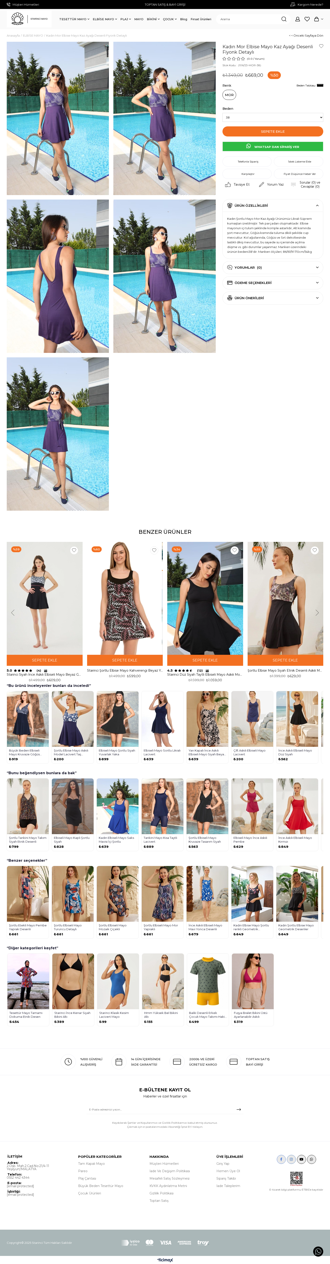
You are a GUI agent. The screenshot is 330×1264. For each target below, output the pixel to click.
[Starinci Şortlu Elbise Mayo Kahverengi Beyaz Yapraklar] (125, 598)
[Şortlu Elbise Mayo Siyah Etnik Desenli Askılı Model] (285, 598)
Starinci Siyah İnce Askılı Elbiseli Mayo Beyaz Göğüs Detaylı (45, 675)
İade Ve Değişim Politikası (170, 1171)
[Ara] (284, 19)
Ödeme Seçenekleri (253, 283)
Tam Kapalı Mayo (91, 1164)
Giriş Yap (222, 1164)
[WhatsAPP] (311, 1159)
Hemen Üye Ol (228, 1171)
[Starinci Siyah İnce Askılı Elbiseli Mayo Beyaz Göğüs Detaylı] (45, 598)
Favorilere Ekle (74, 550)
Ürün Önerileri (249, 298)
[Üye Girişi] (297, 19)
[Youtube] (301, 1159)
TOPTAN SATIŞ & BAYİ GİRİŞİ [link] (165, 4)
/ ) (258, 58)
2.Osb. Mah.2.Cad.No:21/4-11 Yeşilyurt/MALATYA (28, 1167)
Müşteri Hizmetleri (164, 1164)
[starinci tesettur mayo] (29, 19)
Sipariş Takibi (226, 1178)
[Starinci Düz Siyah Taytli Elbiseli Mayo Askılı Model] (205, 598)
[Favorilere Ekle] (321, 46)
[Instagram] (291, 1159)
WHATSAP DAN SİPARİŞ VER (276, 147)
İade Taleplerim (228, 1186)
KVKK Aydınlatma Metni (168, 1186)
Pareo (83, 1171)
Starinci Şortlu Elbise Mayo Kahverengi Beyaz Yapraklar (125, 670)
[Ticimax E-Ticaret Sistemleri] (165, 1260)
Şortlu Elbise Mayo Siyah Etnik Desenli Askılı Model (285, 670)
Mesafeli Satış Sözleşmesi (169, 1178)
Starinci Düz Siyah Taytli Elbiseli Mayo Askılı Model (205, 675)
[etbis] (296, 1179)
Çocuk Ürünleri (89, 1193)
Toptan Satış (159, 1201)
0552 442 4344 (18, 1178)
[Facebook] (281, 1159)
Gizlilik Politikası (162, 1193)
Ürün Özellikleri (251, 205)
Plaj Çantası (87, 1178)
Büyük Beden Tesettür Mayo (100, 1186)
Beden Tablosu (306, 85)
